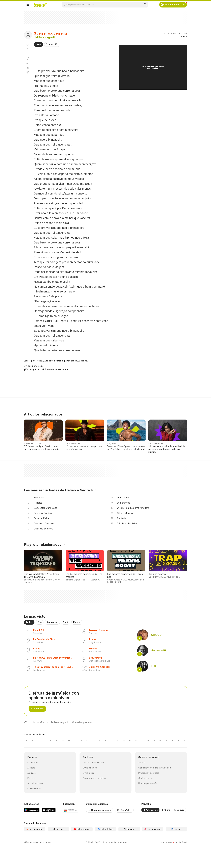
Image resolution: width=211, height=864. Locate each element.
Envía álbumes (90, 767)
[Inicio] (25, 722)
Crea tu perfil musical (93, 762)
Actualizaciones (35, 783)
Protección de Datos (148, 773)
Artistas (31, 767)
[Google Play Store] (31, 810)
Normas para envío (147, 783)
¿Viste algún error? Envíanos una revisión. (46, 369)
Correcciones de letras (94, 778)
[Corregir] (27, 68)
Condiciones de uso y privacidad (154, 767)
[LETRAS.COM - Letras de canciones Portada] (40, 4)
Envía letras (88, 773)
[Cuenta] (184, 4)
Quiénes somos (145, 778)
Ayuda (141, 762)
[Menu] (28, 4)
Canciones (32, 762)
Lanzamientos (34, 788)
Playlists (31, 778)
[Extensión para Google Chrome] (70, 810)
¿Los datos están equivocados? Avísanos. (65, 360)
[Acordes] (27, 58)
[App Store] (49, 810)
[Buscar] (145, 4)
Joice (39, 366)
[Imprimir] (27, 63)
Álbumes (31, 773)
